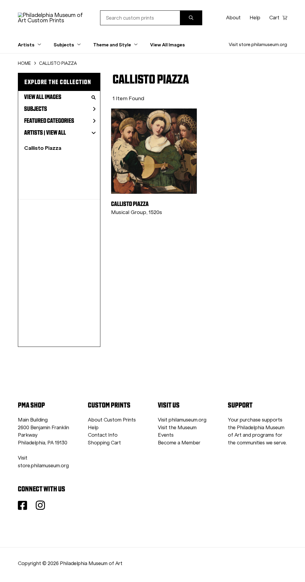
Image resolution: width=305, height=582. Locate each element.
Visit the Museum (177, 427)
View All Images (167, 45)
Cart (274, 18)
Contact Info (103, 435)
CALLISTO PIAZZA (58, 63)
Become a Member (179, 443)
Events (166, 435)
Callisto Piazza (42, 147)
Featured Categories (49, 121)
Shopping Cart (104, 443)
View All (56, 133)
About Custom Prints (112, 420)
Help (255, 18)
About (233, 18)
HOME (24, 63)
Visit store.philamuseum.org (258, 44)
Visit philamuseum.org (182, 420)
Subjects (35, 109)
